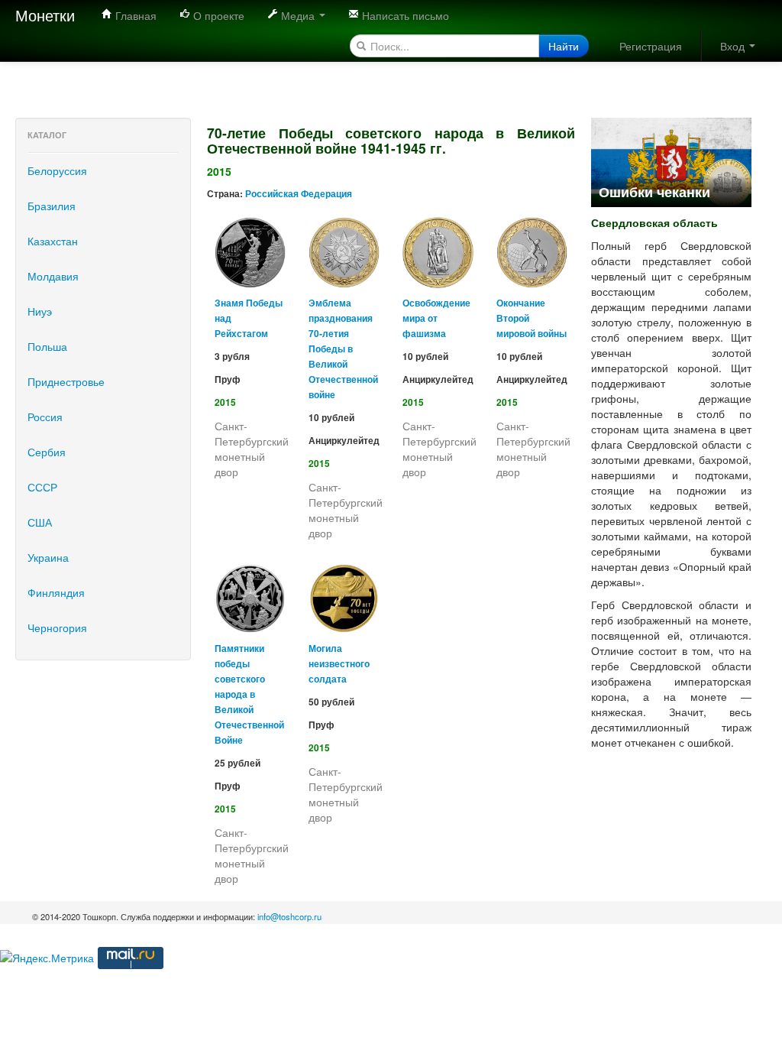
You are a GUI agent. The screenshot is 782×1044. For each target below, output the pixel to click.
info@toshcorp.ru (289, 916)
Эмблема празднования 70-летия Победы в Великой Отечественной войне (343, 349)
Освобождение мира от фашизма (436, 318)
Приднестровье (66, 381)
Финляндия (56, 592)
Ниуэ (39, 311)
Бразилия (51, 205)
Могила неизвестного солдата (339, 664)
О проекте (217, 15)
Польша (47, 346)
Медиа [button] (298, 15)
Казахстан (52, 240)
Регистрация (650, 45)
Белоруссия (57, 170)
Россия (45, 416)
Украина (48, 557)
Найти (563, 45)
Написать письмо (404, 15)
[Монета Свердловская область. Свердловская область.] (671, 160)
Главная (134, 15)
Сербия (46, 451)
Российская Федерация (298, 193)
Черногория (57, 627)
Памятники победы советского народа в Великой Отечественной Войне (249, 694)
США (39, 522)
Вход (734, 45)
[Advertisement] (278, 80)
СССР (42, 486)
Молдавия (53, 276)
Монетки (45, 15)
